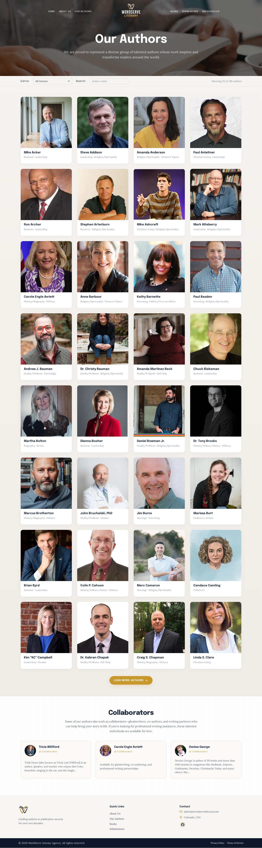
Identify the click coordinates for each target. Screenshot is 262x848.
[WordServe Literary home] (131, 10)
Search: (81, 81)
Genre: (24, 81)
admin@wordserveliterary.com (201, 811)
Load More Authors (128, 680)
